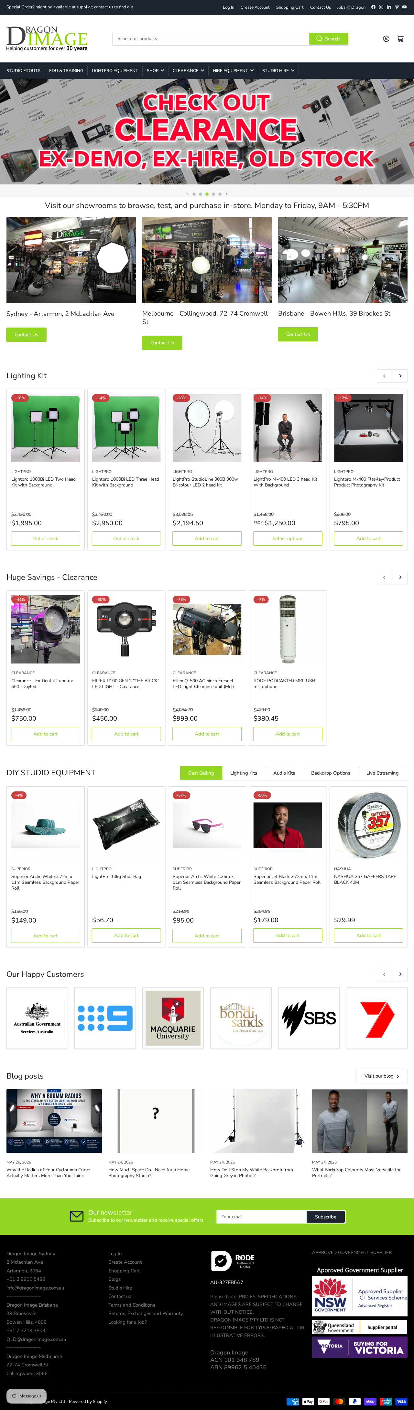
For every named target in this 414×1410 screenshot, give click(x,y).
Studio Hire (275, 71)
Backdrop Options (330, 773)
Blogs (114, 1279)
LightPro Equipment (115, 71)
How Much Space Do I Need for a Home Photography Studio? (149, 1173)
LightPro (21, 471)
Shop (152, 71)
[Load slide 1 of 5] (194, 194)
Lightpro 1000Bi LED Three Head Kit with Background (125, 482)
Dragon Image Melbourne (34, 1356)
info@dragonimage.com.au (35, 1288)
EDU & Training (66, 71)
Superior (20, 868)
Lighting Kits (243, 773)
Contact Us (320, 7)
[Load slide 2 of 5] (200, 194)
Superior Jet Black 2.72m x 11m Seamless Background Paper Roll (287, 879)
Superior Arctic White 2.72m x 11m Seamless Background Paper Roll (45, 882)
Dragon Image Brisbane (32, 1305)
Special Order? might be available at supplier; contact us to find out (69, 7)
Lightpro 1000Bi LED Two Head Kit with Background (43, 482)
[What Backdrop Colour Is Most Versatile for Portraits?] (360, 1121)
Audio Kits (284, 773)
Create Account (255, 7)
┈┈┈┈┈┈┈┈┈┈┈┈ (23, 1296)
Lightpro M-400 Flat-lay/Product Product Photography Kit (367, 482)
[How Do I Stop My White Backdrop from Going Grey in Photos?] (258, 1121)
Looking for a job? (127, 1322)
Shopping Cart (290, 7)
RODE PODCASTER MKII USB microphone (284, 684)
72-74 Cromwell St (27, 1365)
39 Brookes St (21, 1313)
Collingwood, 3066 (27, 1373)
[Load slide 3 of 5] (207, 194)
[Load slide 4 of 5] (213, 194)
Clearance (186, 71)
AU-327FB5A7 (226, 1282)
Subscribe (325, 1217)
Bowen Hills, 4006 (26, 1322)
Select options (287, 538)
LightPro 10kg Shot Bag (116, 876)
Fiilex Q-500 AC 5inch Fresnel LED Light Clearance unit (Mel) (203, 684)
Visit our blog (379, 1076)
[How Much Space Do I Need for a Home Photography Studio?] (156, 1121)
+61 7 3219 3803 (25, 1330)
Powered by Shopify (88, 1402)
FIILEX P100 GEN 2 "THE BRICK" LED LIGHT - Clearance (125, 684)
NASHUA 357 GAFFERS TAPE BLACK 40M (365, 879)
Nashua (342, 868)
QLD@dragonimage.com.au (36, 1339)
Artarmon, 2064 (23, 1271)
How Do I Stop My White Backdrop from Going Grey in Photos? (251, 1173)
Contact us (119, 1296)
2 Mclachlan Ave (24, 1262)
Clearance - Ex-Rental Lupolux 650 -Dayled (42, 684)
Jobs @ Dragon (351, 7)
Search (332, 39)
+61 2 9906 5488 (25, 1279)
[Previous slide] (187, 194)
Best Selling (201, 773)
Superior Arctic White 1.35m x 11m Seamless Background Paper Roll (207, 882)
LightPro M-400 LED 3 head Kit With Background (285, 482)
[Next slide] (226, 194)
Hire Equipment (230, 71)
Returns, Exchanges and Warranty (145, 1313)
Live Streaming (382, 773)
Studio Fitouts (23, 71)
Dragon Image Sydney (30, 1253)
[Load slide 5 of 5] (220, 194)
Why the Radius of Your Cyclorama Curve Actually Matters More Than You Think (48, 1173)
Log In (228, 7)
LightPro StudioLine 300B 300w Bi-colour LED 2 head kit (205, 482)
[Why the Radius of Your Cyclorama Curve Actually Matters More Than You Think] (54, 1121)
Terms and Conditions (131, 1305)
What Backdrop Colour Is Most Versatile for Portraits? (356, 1173)
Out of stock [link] (45, 538)
